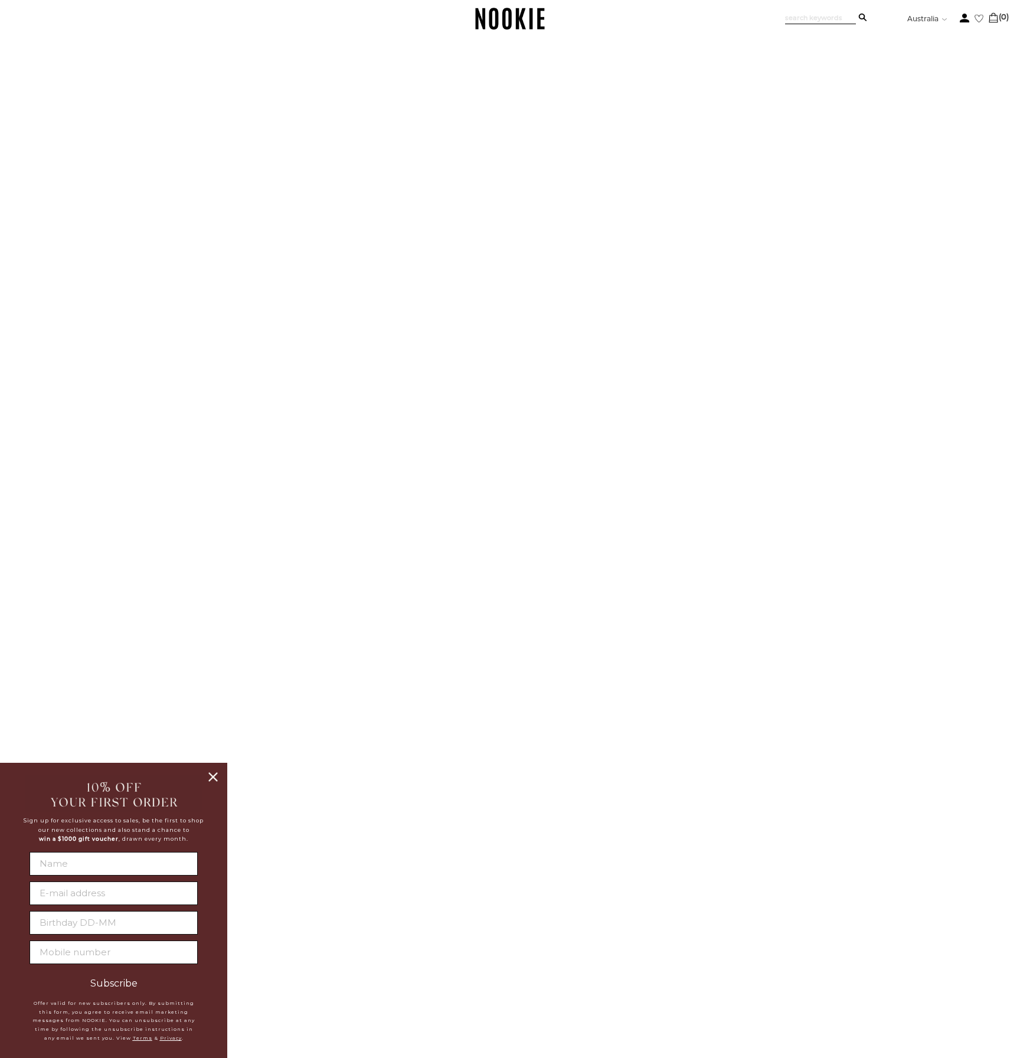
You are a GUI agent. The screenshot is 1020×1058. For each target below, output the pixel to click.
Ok (930, 980)
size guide (929, 283)
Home (84, 122)
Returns (233, 960)
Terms (142, 1038)
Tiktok (516, 972)
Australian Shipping (262, 930)
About (372, 915)
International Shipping (270, 945)
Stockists (380, 930)
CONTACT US (671, 926)
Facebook (524, 915)
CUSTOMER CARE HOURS (703, 951)
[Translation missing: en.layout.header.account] (964, 18)
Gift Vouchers (248, 989)
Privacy (171, 1038)
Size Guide (702, 682)
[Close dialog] (213, 777)
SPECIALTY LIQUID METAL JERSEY (755, 197)
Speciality (168, 122)
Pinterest (524, 958)
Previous (141, 147)
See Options (765, 172)
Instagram (526, 944)
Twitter (519, 929)
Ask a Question (924, 682)
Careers (377, 945)
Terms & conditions (403, 974)
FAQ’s (810, 682)
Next (141, 758)
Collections (122, 122)
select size (816, 422)
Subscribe (114, 983)
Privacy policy (393, 960)
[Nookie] (510, 27)
